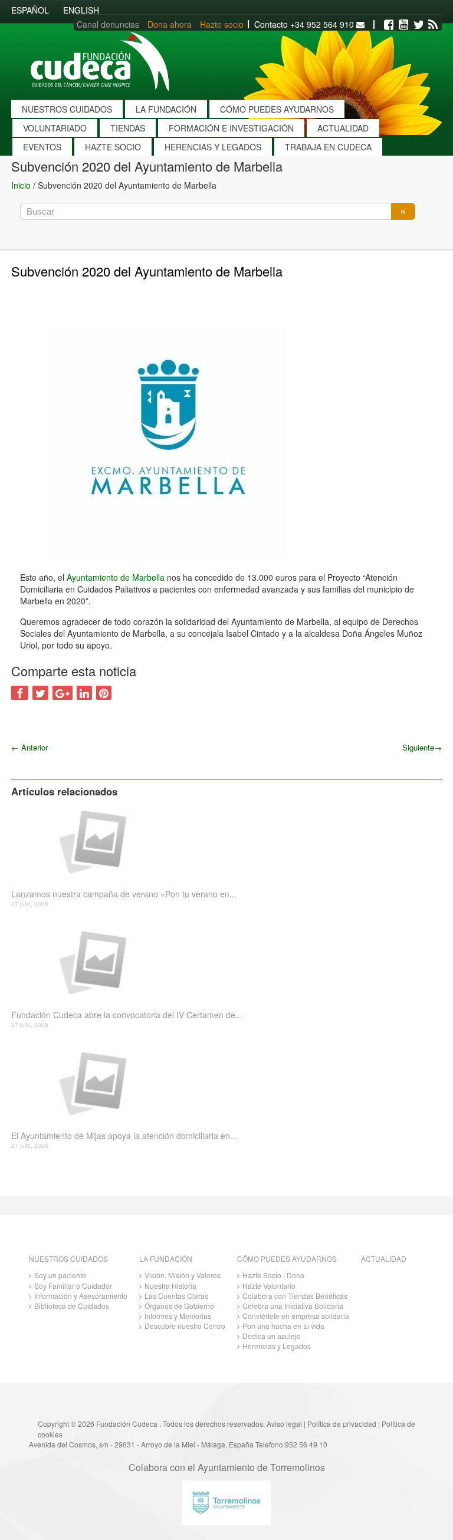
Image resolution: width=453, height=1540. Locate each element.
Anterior (29, 747)
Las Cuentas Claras (176, 1296)
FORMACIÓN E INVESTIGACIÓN (231, 128)
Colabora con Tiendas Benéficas (294, 1296)
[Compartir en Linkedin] (84, 693)
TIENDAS (127, 128)
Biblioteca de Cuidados (71, 1306)
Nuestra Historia (170, 1286)
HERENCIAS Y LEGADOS (213, 147)
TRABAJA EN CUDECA (328, 147)
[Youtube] (403, 25)
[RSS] (433, 25)
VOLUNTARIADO (55, 128)
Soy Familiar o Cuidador (73, 1286)
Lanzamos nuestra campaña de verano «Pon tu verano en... (124, 894)
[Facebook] (388, 25)
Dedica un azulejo (271, 1336)
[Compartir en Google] (62, 693)
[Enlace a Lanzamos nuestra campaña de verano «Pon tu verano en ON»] (222, 840)
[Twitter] (418, 25)
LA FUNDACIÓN (166, 109)
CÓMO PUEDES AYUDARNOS (277, 109)
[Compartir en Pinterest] (104, 693)
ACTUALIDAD (343, 128)
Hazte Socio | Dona (273, 1275)
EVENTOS (42, 147)
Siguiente (422, 747)
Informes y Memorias (178, 1316)
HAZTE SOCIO (113, 147)
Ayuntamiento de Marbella (116, 577)
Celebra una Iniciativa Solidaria (292, 1306)
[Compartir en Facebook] (19, 693)
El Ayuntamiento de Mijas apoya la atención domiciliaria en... (124, 1136)
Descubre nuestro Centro (185, 1326)
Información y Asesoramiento (80, 1296)
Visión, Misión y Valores (183, 1275)
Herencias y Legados (276, 1346)
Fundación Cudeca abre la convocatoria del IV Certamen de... (126, 1015)
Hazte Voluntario (269, 1286)
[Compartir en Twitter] (40, 693)
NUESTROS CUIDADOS (67, 109)
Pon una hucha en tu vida (283, 1326)
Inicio (21, 185)
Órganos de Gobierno (179, 1306)
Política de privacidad (341, 1424)
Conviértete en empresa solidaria (295, 1316)
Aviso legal (284, 1424)
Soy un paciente (60, 1275)
